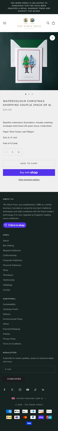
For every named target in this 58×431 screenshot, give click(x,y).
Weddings (7, 285)
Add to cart (28, 163)
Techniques (8, 275)
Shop (5, 270)
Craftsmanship (10, 255)
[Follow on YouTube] (27, 389)
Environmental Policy (12, 319)
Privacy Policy (9, 338)
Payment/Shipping (11, 329)
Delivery (6, 314)
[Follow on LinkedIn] (43, 389)
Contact (6, 289)
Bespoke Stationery (12, 250)
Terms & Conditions (12, 343)
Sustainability (9, 304)
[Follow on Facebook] (4, 389)
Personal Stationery (12, 265)
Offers (6, 324)
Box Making (8, 245)
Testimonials (9, 280)
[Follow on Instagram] (19, 389)
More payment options (29, 179)
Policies (6, 334)
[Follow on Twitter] (12, 389)
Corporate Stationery (12, 260)
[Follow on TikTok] (35, 389)
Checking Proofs (10, 309)
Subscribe (14, 379)
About (6, 240)
